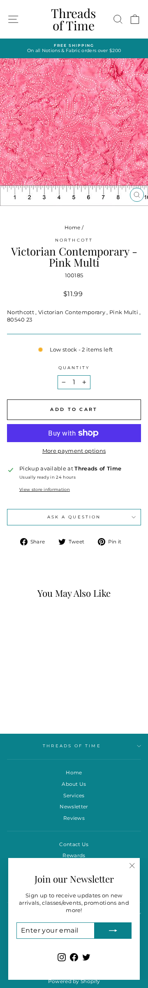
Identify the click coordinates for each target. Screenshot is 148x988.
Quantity (74, 367)
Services (74, 795)
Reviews (74, 818)
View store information (44, 489)
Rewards (73, 855)
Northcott (74, 240)
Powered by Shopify (74, 981)
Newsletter (74, 806)
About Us (74, 784)
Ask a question (74, 517)
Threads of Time (73, 19)
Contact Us (73, 844)
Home (73, 227)
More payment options (74, 451)
